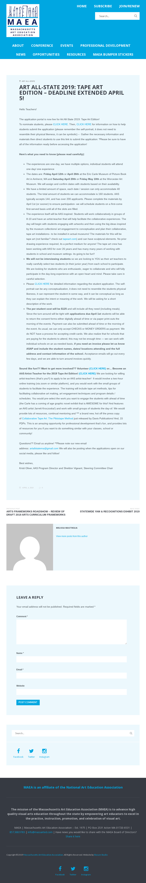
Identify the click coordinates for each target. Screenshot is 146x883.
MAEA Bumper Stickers (113, 54)
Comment (22, 616)
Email (20, 669)
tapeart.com (69, 238)
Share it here (73, 836)
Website (20, 686)
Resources (76, 54)
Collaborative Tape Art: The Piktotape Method (47, 418)
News (20, 54)
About (18, 45)
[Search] (136, 16)
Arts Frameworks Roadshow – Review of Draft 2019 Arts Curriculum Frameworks (35, 513)
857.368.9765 (17, 832)
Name (20, 653)
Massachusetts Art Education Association (43, 854)
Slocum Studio (101, 854)
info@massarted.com (40, 832)
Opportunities (46, 54)
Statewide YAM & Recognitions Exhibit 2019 (110, 511)
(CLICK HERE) (97, 368)
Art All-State (28, 81)
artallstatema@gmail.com (44, 448)
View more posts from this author (72, 536)
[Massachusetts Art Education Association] (22, 6)
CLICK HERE (60, 124)
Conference (42, 45)
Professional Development (105, 45)
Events (66, 45)
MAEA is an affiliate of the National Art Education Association (73, 787)
